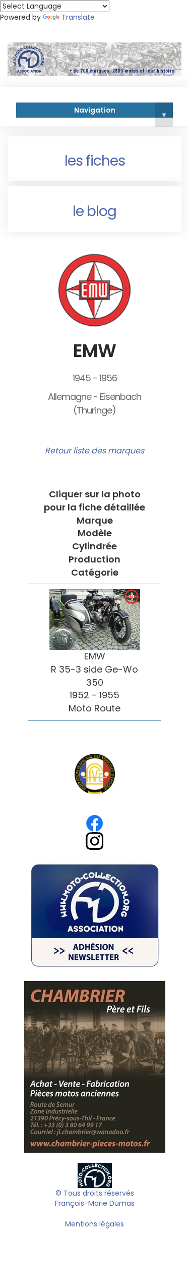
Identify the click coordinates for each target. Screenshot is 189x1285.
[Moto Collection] (95, 1175)
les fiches (95, 161)
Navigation (120, 111)
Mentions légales (94, 1224)
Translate (78, 17)
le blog (94, 211)
